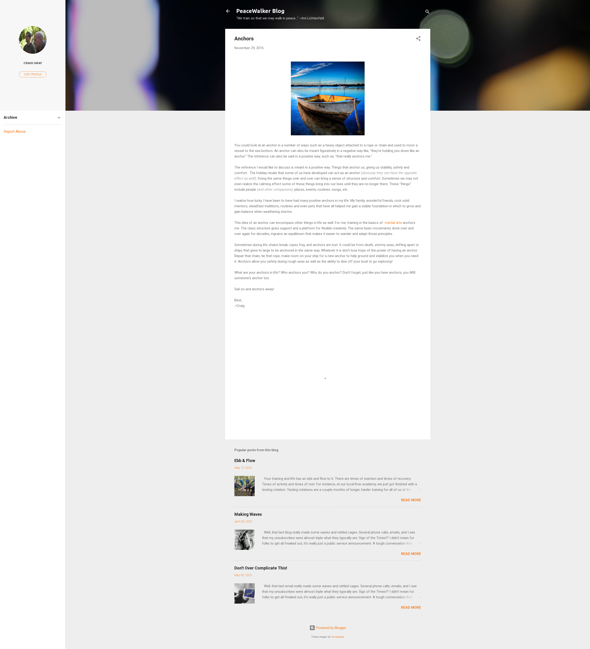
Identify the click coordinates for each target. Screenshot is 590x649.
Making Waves (248, 514)
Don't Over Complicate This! (260, 568)
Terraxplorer (337, 636)
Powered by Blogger (330, 628)
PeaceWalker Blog (260, 11)
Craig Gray (33, 63)
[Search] (427, 13)
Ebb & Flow (244, 460)
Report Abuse (15, 131)
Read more (411, 500)
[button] (418, 39)
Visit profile (33, 74)
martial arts (393, 223)
